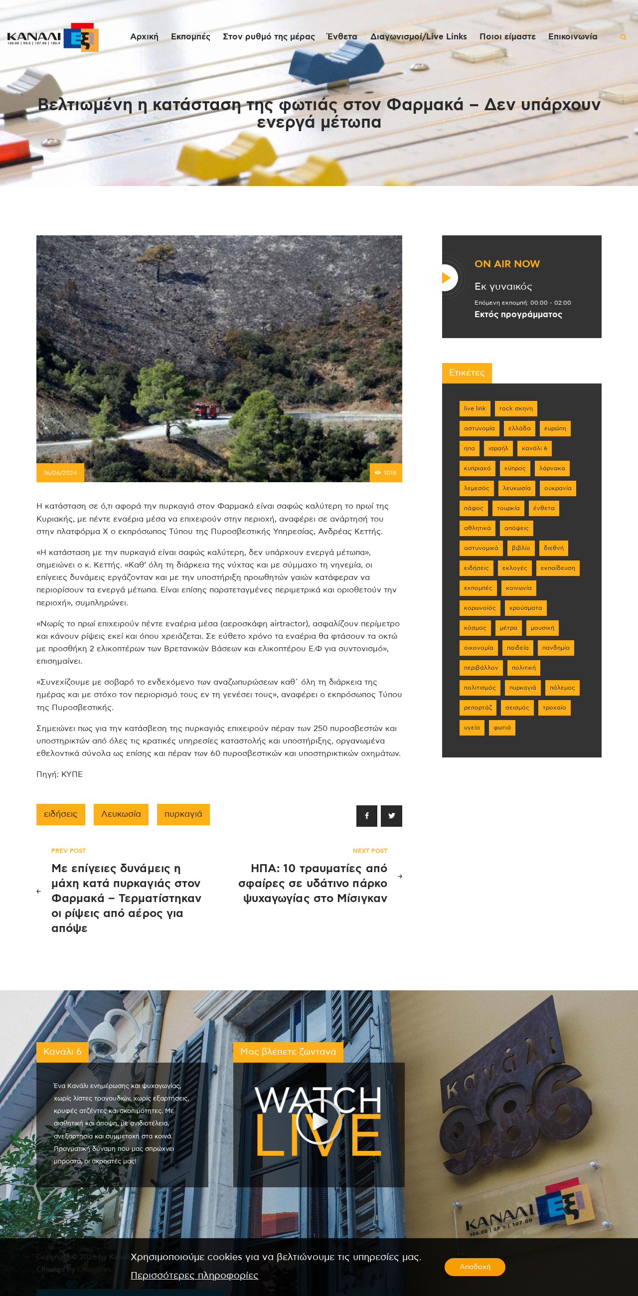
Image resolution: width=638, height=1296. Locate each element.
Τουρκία (508, 508)
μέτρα (508, 628)
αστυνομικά (481, 548)
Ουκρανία (558, 488)
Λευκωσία (121, 814)
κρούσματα (525, 608)
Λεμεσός (476, 488)
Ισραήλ (498, 448)
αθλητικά (477, 528)
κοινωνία (519, 588)
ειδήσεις (61, 814)
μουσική (542, 628)
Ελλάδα (519, 428)
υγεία (472, 728)
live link (475, 408)
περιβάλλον (481, 668)
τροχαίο (554, 708)
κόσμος (475, 628)
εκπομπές (478, 588)
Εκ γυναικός (503, 287)
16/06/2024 (60, 473)
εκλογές (514, 568)
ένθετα (544, 508)
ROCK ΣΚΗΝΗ (516, 408)
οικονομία (478, 648)
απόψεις (516, 528)
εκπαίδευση (558, 568)
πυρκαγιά (183, 814)
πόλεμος (562, 688)
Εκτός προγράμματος (518, 315)
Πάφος (473, 508)
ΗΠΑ (469, 448)
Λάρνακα (552, 468)
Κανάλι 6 (534, 448)
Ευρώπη (555, 428)
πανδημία (556, 648)
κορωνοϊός (480, 608)
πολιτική (524, 668)
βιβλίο (521, 548)
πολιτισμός (480, 688)
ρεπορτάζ (478, 708)
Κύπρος (515, 468)
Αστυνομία (479, 428)
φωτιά (502, 728)
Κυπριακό (477, 468)
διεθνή (554, 548)
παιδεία (518, 648)
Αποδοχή (475, 1267)
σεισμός (517, 708)
